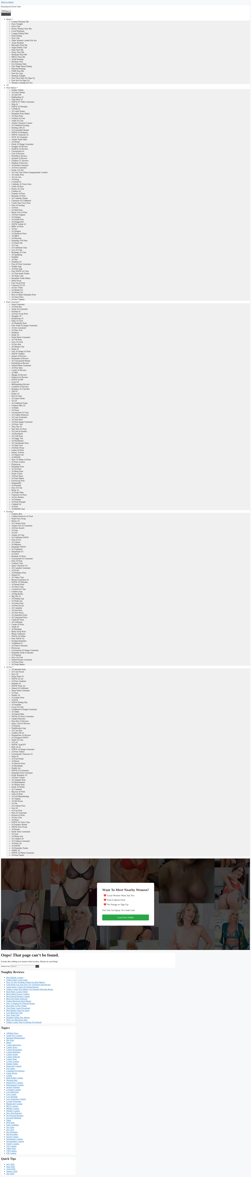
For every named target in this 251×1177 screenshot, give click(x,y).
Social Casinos (12, 1137)
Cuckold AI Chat (19, 589)
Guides (9, 1075)
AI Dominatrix (18, 441)
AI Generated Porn (19, 617)
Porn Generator (12, 302)
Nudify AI (16, 695)
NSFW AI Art (17, 679)
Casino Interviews (13, 1045)
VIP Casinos (11, 1151)
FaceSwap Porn (18, 481)
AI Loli (15, 742)
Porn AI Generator (19, 813)
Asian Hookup (18, 43)
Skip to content (7, 2)
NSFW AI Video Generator (23, 102)
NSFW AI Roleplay (20, 132)
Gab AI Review (18, 153)
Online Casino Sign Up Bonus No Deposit (24, 1022)
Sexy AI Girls (17, 342)
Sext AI (15, 808)
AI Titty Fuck (17, 445)
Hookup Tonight (18, 76)
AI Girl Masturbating (20, 796)
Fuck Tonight (17, 24)
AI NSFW (16, 846)
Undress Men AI (18, 405)
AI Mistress (16, 544)
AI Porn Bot (17, 307)
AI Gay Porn (17, 810)
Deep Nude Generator (21, 690)
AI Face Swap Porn (20, 314)
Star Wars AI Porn (19, 429)
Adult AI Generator (20, 309)
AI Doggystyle (18, 222)
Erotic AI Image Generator (22, 144)
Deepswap (16, 464)
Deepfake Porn (18, 466)
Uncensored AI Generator (22, 558)
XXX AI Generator (20, 137)
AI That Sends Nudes (20, 273)
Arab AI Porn (17, 794)
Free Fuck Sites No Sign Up (23, 78)
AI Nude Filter (18, 492)
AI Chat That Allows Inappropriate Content (29, 172)
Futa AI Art (16, 540)
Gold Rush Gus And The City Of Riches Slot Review (28, 985)
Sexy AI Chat (17, 657)
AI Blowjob (16, 238)
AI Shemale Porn (19, 669)
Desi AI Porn (17, 561)
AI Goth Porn (17, 436)
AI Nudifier (16, 705)
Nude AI (15, 349)
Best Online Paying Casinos (17, 994)
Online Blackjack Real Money (18, 1001)
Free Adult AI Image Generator (24, 325)
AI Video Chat (18, 577)
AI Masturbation (18, 782)
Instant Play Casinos (14, 1082)
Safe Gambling (12, 1125)
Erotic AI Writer (18, 787)
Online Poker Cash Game (16, 980)
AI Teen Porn (17, 419)
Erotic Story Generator (21, 832)
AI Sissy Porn (17, 116)
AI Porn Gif (16, 843)
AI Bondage (17, 629)
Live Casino (11, 1094)
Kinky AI (15, 394)
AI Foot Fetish (18, 759)
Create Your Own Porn (21, 203)
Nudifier (15, 257)
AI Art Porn (16, 469)
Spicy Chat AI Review (21, 723)
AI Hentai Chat (18, 347)
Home (8, 19)
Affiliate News (12, 1033)
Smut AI (15, 756)
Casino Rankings (13, 1052)
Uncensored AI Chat (20, 412)
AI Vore (15, 693)
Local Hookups (18, 31)
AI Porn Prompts (18, 502)
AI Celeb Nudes (18, 111)
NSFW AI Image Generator (23, 749)
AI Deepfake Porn (19, 323)
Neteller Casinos (13, 1111)
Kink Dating (17, 36)
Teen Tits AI (17, 427)
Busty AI (15, 490)
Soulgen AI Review (20, 146)
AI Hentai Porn (18, 584)
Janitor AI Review (19, 356)
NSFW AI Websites (20, 582)
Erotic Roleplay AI (19, 775)
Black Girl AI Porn (19, 212)
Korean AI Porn (18, 815)
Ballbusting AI (18, 97)
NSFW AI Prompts (19, 106)
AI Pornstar (16, 485)
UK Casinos (11, 1146)
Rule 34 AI (16, 747)
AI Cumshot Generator (21, 568)
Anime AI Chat (18, 535)
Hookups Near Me (19, 54)
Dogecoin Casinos (13, 1066)
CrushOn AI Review (20, 387)
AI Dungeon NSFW (20, 737)
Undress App (17, 591)
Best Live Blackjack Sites (16, 1020)
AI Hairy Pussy (18, 448)
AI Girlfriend (17, 622)
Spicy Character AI (19, 566)
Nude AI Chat (17, 740)
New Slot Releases (14, 1113)
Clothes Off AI (18, 733)
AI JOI (14, 533)
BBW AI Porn (17, 226)
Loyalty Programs (13, 1101)
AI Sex (14, 229)
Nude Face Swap (19, 518)
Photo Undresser (18, 634)
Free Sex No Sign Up (20, 80)
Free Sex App (17, 73)
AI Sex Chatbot (18, 299)
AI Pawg (15, 179)
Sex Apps (10, 1127)
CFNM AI (16, 109)
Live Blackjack (12, 1092)
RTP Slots (10, 1122)
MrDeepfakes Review (21, 384)
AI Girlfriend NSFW (20, 537)
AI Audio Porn (18, 175)
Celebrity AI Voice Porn (21, 184)
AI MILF (15, 236)
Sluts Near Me (17, 50)
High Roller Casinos (14, 1078)
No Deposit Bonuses (14, 1115)
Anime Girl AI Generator (22, 526)
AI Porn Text (17, 330)
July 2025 (10, 1174)
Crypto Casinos (12, 1061)
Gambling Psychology (15, 1071)
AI (7, 85)
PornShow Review (19, 156)
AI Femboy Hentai (19, 824)
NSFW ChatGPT (19, 745)
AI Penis (15, 820)
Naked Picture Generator (22, 660)
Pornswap (16, 648)
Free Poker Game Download (18, 1008)
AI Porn (15, 208)
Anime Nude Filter (19, 139)
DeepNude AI (17, 551)
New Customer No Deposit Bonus (20, 1003)
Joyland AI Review (19, 158)
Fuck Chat (16, 26)
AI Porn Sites (17, 368)
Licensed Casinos (13, 1090)
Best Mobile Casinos (14, 977)
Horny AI (15, 521)
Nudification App (19, 728)
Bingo (8, 1043)
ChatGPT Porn (18, 620)
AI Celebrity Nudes (20, 198)
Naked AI (16, 575)
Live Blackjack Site (14, 1013)
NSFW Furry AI (18, 686)
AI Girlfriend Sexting (20, 125)
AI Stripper (16, 231)
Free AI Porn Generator (21, 264)
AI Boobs (16, 829)
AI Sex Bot (16, 344)
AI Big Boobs (17, 594)
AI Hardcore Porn (19, 233)
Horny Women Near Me (22, 29)
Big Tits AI (16, 596)
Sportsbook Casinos (14, 1139)
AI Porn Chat (17, 424)
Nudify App (16, 266)
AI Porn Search (18, 528)
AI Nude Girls (17, 276)
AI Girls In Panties (19, 431)
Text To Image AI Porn (21, 351)
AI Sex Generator (19, 328)
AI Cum (15, 245)
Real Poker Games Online (17, 992)
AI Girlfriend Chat (19, 248)
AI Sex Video (17, 288)
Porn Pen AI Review (20, 721)
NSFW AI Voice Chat (21, 822)
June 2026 (10, 1167)
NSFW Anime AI (19, 224)
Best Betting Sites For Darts (17, 1010)
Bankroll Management (15, 1038)
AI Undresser (17, 549)
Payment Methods (13, 1118)
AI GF (14, 401)
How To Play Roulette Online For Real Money (25, 982)
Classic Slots (11, 1059)
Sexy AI (15, 674)
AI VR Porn (17, 340)
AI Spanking (17, 255)
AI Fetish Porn (18, 219)
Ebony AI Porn (18, 452)
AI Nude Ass (17, 601)
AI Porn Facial (18, 606)
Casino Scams (12, 1054)
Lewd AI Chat (17, 707)
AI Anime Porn (18, 697)
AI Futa (15, 530)
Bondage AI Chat (19, 252)
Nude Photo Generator (21, 337)
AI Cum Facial (18, 672)
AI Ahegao (16, 217)
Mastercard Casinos (14, 1104)
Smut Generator (18, 304)
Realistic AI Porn (19, 556)
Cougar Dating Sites (20, 33)
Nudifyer (15, 332)
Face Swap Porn (18, 283)
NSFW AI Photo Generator (23, 853)
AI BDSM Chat (18, 509)
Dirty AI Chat (17, 321)
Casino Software (13, 1057)
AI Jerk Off (16, 95)
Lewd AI (15, 382)
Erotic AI (15, 335)
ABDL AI (16, 850)
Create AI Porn (18, 624)
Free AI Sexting (18, 205)
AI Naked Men (18, 714)
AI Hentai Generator (20, 165)
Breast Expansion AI (20, 580)
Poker (8, 1120)
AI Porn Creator (18, 777)
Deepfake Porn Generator (22, 773)
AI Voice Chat (17, 587)
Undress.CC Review (20, 161)
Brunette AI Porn (19, 196)
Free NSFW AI (18, 638)
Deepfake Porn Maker (21, 113)
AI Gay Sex (16, 177)
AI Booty (15, 761)
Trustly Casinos (12, 1144)
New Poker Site (12, 1015)
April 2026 (10, 1169)
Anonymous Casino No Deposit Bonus (22, 987)
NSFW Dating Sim (19, 702)
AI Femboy (16, 499)
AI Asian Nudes (18, 398)
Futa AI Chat (17, 488)
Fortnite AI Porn (18, 193)
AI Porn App (17, 269)
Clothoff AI (16, 504)
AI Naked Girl (18, 455)
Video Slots (11, 1148)
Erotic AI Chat (18, 170)
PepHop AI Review (20, 163)
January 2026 (11, 1171)
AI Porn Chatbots (19, 681)
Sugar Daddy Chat (19, 47)
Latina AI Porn (18, 450)
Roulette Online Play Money (18, 1017)
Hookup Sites (12, 1080)
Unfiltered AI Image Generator (24, 709)
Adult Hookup (18, 59)
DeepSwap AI (17, 318)
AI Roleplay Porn (19, 573)
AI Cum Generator (19, 417)
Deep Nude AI (18, 676)
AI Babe (15, 408)
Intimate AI (16, 683)
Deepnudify (16, 483)
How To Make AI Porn (21, 459)
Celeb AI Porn (17, 186)
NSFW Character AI (20, 135)
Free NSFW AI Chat (20, 271)
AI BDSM (16, 457)
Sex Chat (10, 1130)
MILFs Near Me (18, 57)
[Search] (37, 966)
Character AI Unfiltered (21, 200)
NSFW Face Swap (19, 827)
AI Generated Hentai (20, 130)
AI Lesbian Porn (18, 806)
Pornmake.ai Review (20, 358)
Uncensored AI (18, 151)
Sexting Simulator (19, 641)
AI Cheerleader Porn (20, 443)
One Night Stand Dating (22, 66)
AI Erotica (16, 726)
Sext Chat (16, 38)
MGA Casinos (12, 1106)
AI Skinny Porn (18, 784)
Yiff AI (14, 391)
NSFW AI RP (17, 379)
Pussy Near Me (18, 52)
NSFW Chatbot (18, 354)
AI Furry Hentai (18, 92)
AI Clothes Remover (20, 415)
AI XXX (15, 554)
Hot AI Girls (17, 396)
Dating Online (12, 1064)
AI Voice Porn (17, 297)
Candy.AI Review (19, 370)
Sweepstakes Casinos (15, 1141)
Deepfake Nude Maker (21, 278)
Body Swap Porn (19, 631)
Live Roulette (12, 1097)
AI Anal (15, 834)
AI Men (15, 372)
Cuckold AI (16, 182)
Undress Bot (17, 514)
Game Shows (11, 1073)
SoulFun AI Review (20, 149)
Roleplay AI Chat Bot (21, 389)
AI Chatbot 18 (17, 839)
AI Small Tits (17, 243)
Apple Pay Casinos (14, 1035)
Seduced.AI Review (20, 377)
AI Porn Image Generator (22, 422)
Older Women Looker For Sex (24, 40)
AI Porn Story (17, 476)
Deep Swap (16, 280)
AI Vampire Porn (19, 780)
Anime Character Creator (22, 123)
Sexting (9, 511)
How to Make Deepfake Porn (24, 295)
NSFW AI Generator (20, 770)
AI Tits (14, 803)
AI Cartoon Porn (18, 523)
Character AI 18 (18, 285)
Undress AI (16, 191)
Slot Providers (12, 1134)
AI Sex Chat (17, 817)
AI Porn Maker (18, 478)
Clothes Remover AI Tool (22, 516)
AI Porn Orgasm (18, 215)
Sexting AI (16, 311)
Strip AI (15, 104)
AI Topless (16, 799)
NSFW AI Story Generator (23, 716)
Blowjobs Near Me (19, 45)
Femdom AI (16, 262)
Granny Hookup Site (20, 22)
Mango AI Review (19, 375)
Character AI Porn (19, 495)
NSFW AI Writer (19, 636)
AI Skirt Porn (17, 210)
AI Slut (15, 259)
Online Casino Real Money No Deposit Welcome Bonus (29, 989)
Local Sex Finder (125, 917)
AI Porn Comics (18, 462)
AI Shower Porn (18, 763)
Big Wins (10, 1040)
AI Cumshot (17, 789)
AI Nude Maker (18, 664)
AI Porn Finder (18, 855)
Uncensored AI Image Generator (25, 650)
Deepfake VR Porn (19, 240)
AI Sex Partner (18, 497)
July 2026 (10, 1164)
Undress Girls (17, 563)
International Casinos (15, 1085)
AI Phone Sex (17, 836)
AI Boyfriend (17, 434)
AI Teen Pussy (18, 613)
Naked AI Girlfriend (20, 688)
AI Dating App (18, 598)
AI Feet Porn (17, 610)
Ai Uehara (16, 542)
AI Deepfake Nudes (20, 848)
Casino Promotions (14, 1050)
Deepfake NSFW (19, 547)
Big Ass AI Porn (18, 792)
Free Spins (10, 1068)
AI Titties (15, 712)
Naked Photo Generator (21, 365)
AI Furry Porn (17, 662)
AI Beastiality (17, 766)
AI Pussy (15, 410)
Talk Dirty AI (17, 99)
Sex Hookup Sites (19, 64)
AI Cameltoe (17, 608)
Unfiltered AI (17, 643)
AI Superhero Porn (19, 615)
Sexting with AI (18, 128)
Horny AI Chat (18, 189)
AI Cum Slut (17, 730)
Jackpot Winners (13, 1087)
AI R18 (15, 700)
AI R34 (15, 506)
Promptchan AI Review (21, 735)
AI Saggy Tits (17, 438)
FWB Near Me (18, 71)
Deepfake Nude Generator (22, 653)
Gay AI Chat (17, 250)
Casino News (11, 1047)
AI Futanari (16, 655)
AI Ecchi (15, 570)
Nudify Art (16, 768)
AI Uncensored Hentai (21, 361)
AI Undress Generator (21, 841)
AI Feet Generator (19, 168)
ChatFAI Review (19, 719)
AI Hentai (16, 142)
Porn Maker (11, 88)
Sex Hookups (12, 1132)
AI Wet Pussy (17, 801)
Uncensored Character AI (22, 754)
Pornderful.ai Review (20, 363)
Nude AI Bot (17, 474)
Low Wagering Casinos (16, 1099)
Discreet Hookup (19, 69)
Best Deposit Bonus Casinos (18, 996)
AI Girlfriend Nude (19, 403)
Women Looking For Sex (22, 83)
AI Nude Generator (20, 645)
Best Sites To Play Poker (16, 1006)
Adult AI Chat (17, 121)
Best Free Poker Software (16, 999)
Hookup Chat (17, 61)
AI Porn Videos (18, 752)
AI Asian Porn (17, 603)
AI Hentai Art (17, 290)
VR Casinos (11, 1153)
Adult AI (15, 627)
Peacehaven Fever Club (11, 6)
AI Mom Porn (17, 471)
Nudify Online (18, 90)
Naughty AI (16, 316)
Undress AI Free (18, 118)
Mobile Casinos (12, 1108)
